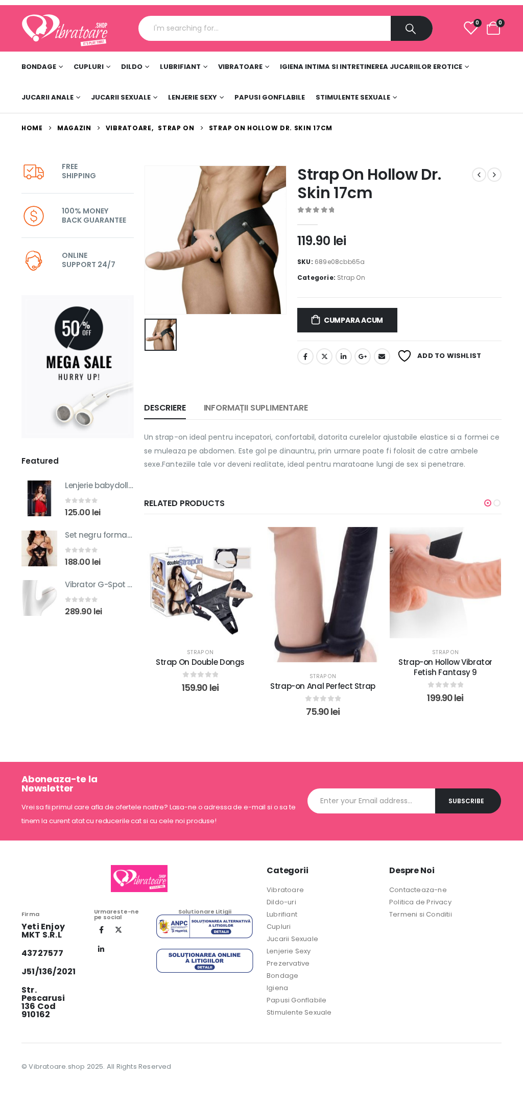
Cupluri (89, 66)
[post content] (200, 582)
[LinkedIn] (101, 949)
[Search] (412, 28)
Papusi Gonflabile (269, 97)
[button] (487, 503)
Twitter (324, 356)
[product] (39, 498)
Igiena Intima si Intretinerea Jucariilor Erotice (371, 66)
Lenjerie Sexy (192, 97)
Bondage (38, 66)
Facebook (305, 356)
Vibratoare (240, 66)
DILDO (131, 66)
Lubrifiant (180, 66)
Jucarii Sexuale (121, 97)
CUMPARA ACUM (353, 320)
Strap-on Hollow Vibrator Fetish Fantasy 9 (445, 667)
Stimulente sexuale (353, 97)
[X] (118, 930)
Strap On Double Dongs (200, 662)
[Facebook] (101, 930)
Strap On (351, 277)
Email (382, 356)
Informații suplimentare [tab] (256, 408)
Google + (362, 356)
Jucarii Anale (47, 97)
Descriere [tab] (165, 408)
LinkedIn (344, 356)
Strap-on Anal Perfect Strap (322, 686)
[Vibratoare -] (64, 28)
